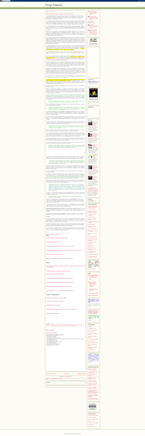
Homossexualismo (93, 16)
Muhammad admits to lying (93, 342)
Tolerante (76, 325)
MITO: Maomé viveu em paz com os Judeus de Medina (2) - (57, 286)
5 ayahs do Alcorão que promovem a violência (92, 369)
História (57, 324)
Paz (70, 325)
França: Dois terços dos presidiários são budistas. (96, 167)
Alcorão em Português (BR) (93, 415)
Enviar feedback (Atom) (67, 376)
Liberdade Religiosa (70, 324)
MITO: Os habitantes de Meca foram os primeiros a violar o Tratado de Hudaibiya (61, 309)
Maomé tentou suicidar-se (93, 228)
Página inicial (66, 373)
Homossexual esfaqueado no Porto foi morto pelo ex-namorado (93, 18)
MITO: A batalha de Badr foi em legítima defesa (55, 274)
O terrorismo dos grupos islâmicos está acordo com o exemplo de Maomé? (93, 207)
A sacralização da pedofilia (93, 254)
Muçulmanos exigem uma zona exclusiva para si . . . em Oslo (92, 384)
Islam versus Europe (93, 289)
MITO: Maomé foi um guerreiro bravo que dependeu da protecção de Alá (60, 278)
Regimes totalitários (91, 268)
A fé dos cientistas (92, 22)
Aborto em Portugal (93, 30)
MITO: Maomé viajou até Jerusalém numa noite (55, 254)
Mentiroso (80, 324)
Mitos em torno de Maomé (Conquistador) (62, 325)
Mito (83, 324)
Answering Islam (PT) (93, 295)
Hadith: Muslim (91, 426)
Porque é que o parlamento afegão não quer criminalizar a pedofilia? (93, 395)
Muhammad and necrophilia (93, 339)
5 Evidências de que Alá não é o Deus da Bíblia (93, 372)
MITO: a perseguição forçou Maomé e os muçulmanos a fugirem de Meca (60, 258)
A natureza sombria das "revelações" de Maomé (92, 257)
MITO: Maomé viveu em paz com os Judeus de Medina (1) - (57, 282)
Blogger (79, 433)
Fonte (89, 320)
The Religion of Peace (92, 328)
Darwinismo (91, 21)
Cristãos (51, 324)
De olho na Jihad (92, 282)
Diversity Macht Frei (91, 340)
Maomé (75, 324)
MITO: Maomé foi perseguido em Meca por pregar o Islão (93, 399)
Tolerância (73, 325)
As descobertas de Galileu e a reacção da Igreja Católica (93, 26)
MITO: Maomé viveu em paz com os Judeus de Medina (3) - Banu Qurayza (60, 290)
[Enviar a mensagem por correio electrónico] (52, 323)
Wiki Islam (90, 326)
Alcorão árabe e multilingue (93, 422)
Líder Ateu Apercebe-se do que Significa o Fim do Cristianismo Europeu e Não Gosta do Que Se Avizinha (93, 189)
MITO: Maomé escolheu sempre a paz (53, 313)
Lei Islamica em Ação (93, 275)
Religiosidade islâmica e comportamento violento (92, 212)
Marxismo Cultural (92, 11)
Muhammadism (91, 331)
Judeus (60, 324)
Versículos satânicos (91, 209)
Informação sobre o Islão (92, 237)
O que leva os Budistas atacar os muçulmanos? (92, 388)
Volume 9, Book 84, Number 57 (93, 83)
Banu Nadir (70, 286)
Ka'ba (63, 324)
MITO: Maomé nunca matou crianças (53, 305)
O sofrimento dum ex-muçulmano (92, 215)
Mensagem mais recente (51, 373)
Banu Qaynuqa (70, 282)
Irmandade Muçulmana (92, 236)
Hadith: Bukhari (91, 424)
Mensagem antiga (81, 373)
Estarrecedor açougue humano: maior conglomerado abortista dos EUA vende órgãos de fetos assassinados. (93, 33)
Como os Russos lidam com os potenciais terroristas (95, 178)
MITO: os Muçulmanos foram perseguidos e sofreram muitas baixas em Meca (60, 246)
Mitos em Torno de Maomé (50, 325)
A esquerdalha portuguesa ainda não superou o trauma (93, 13)
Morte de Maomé (91, 224)
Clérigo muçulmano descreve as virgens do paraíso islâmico (93, 378)
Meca (77, 324)
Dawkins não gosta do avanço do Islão (92, 252)
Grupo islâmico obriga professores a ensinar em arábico (95, 123)
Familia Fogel (90, 245)
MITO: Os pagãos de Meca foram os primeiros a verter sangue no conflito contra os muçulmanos (64, 250)
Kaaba (65, 324)
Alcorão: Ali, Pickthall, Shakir (93, 419)
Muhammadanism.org (93, 293)
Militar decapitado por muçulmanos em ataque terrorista (95, 135)
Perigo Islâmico (53, 5)
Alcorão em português (92, 417)
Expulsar (54, 324)
